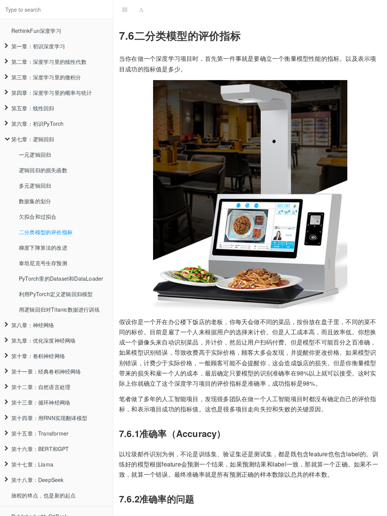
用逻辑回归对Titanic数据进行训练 (59, 309)
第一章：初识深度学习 (38, 46)
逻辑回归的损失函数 (43, 170)
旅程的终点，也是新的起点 (43, 495)
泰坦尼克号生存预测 (43, 263)
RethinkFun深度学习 (36, 30)
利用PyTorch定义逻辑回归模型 (56, 294)
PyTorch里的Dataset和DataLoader (61, 278)
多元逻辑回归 (35, 185)
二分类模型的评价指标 (46, 232)
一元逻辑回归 (35, 154)
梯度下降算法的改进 (43, 247)
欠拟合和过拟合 (37, 216)
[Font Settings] (141, 9)
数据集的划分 (35, 201)
